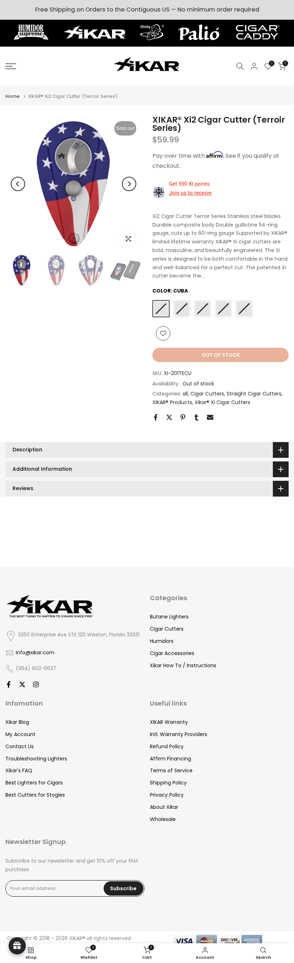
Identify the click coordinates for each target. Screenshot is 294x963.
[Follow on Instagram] (36, 684)
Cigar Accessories (172, 653)
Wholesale (163, 819)
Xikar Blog (17, 722)
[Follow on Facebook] (8, 684)
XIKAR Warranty (169, 722)
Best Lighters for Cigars (34, 782)
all (185, 393)
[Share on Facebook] (155, 417)
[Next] (129, 184)
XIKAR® (77, 938)
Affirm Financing (170, 758)
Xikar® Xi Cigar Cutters (222, 402)
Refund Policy (167, 746)
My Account (20, 734)
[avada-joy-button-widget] (17, 945)
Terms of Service (171, 770)
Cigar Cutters (207, 393)
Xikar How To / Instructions (183, 665)
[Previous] (18, 184)
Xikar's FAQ (18, 770)
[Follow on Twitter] (22, 684)
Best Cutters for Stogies (35, 794)
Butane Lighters (169, 616)
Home (12, 96)
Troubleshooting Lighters (36, 758)
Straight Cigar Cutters (254, 393)
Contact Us (19, 746)
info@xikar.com (35, 652)
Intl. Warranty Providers (178, 734)
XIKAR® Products (172, 402)
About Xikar (164, 807)
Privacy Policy (167, 794)
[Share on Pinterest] (183, 417)
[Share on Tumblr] (196, 417)
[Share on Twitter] (169, 417)
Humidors (162, 641)
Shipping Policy (168, 782)
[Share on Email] (210, 417)
